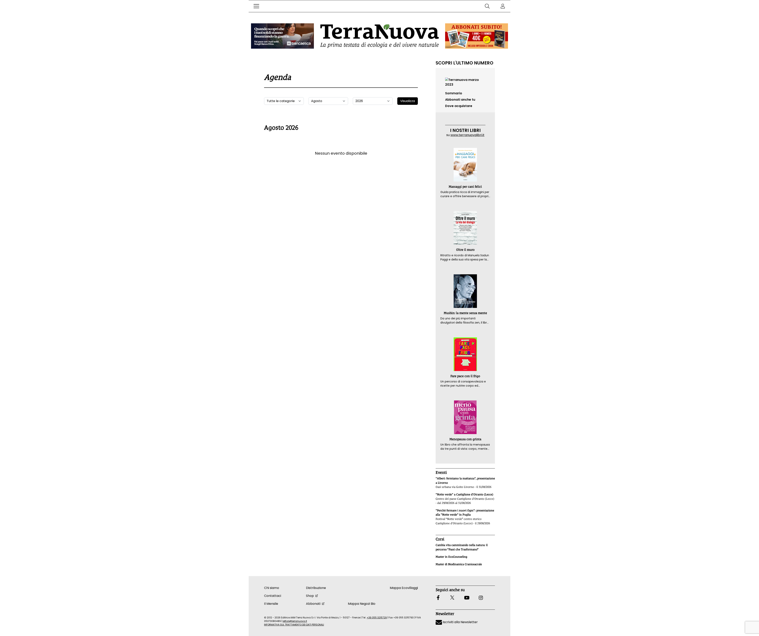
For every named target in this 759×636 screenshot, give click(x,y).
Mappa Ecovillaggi (404, 588)
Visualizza (407, 101)
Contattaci (272, 595)
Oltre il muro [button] (465, 250)
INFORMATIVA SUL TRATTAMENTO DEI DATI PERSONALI (294, 624)
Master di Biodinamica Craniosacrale (459, 564)
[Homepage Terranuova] (379, 36)
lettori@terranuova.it (295, 621)
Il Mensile (271, 603)
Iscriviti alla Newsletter (460, 622)
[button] (256, 6)
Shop (310, 595)
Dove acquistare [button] (458, 106)
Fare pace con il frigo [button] (465, 376)
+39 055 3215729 (377, 617)
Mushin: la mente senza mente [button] (465, 313)
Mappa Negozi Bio (361, 603)
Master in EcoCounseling (451, 556)
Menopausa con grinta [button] (465, 439)
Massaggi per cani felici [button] (465, 186)
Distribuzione (316, 588)
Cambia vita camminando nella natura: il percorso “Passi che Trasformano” (462, 547)
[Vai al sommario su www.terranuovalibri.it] (465, 82)
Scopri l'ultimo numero (464, 63)
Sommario (453, 93)
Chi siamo (271, 588)
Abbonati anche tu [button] (460, 99)
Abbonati (313, 603)
